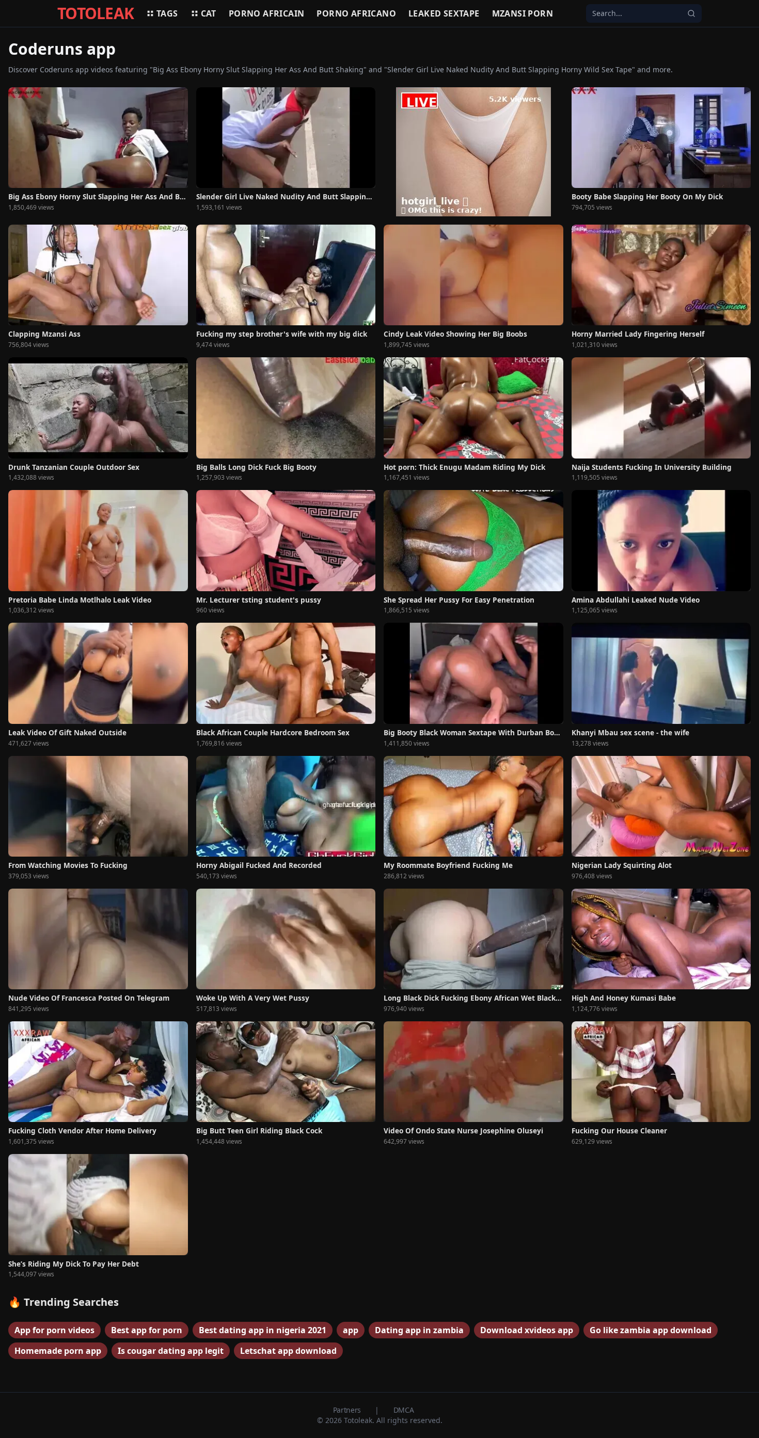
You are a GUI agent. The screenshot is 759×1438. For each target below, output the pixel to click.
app (350, 1330)
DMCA (403, 1410)
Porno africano (356, 13)
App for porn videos (54, 1330)
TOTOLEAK (95, 13)
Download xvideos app (526, 1330)
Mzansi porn (522, 13)
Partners (348, 1410)
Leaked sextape (444, 13)
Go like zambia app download (650, 1330)
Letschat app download (288, 1350)
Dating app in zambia (419, 1330)
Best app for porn (146, 1330)
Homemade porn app (57, 1350)
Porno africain (267, 13)
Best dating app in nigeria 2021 (262, 1330)
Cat (208, 13)
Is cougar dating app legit (171, 1350)
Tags (167, 13)
